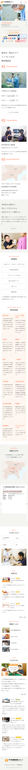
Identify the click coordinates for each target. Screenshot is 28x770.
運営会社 (19, 765)
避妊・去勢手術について (14, 281)
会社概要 (4, 544)
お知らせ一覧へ (23, 617)
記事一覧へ (24, 694)
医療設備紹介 (14, 292)
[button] (26, 20)
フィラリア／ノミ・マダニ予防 (14, 275)
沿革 (17, 544)
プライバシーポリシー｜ (11, 765)
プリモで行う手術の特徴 (13, 112)
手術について (14, 286)
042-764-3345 (11, 495)
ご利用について (14, 264)
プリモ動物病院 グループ (6, 538)
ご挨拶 (17, 538)
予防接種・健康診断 (14, 269)
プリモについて (13, 228)
